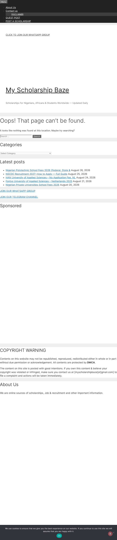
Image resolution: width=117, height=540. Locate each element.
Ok (59, 536)
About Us (11, 7)
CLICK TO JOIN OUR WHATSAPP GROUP (28, 34)
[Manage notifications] (110, 533)
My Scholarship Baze (37, 90)
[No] (113, 532)
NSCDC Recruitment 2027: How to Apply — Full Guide (36, 174)
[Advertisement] (58, 59)
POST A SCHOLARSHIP (18, 21)
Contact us (12, 10)
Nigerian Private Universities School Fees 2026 (32, 184)
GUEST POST (13, 17)
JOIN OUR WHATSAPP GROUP (17, 191)
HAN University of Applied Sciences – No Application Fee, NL (41, 177)
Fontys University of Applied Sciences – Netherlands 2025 (39, 181)
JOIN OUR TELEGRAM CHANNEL (19, 196)
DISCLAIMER (17, 14)
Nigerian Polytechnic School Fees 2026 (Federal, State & (38, 170)
